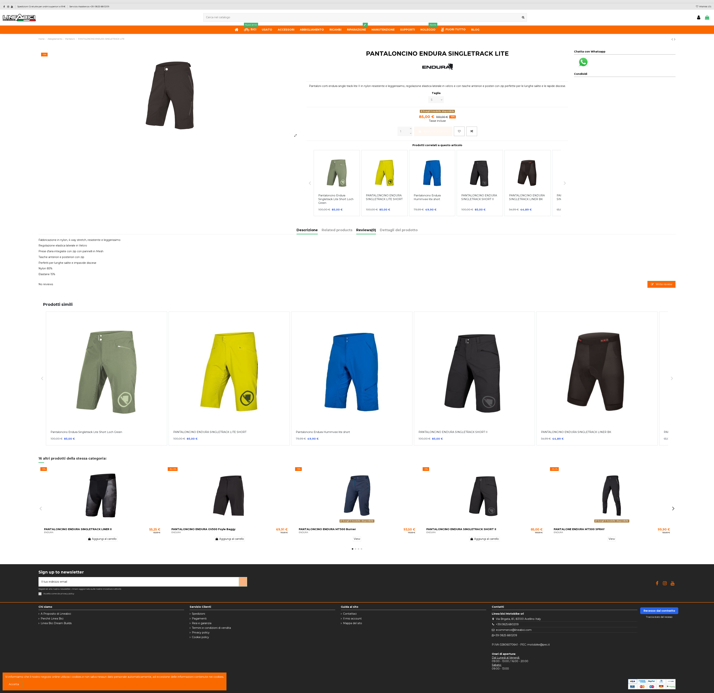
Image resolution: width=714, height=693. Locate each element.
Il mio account (352, 618)
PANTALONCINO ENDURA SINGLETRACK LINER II (78, 529)
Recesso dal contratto (659, 610)
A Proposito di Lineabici (56, 613)
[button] (42, 378)
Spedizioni (198, 613)
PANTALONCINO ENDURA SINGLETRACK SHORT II (461, 529)
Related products (337, 230)
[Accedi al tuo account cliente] (699, 17)
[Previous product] (672, 39)
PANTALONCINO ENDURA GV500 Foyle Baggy (203, 529)
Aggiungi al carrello (436, 131)
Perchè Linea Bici (52, 618)
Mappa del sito (352, 623)
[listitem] (106, 378)
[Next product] (675, 39)
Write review (663, 284)
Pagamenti (199, 618)
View (357, 539)
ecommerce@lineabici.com (514, 630)
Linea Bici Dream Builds (56, 623)
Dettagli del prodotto (399, 230)
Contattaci (350, 613)
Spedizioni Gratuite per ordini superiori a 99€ (41, 6)
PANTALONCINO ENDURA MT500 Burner (327, 529)
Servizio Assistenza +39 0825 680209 (89, 6)
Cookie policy (200, 637)
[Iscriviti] (243, 581)
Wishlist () (705, 6)
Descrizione (307, 230)
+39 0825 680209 (505, 635)
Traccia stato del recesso (659, 617)
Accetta (14, 684)
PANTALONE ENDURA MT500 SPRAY (579, 529)
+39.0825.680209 (507, 624)
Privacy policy (201, 632)
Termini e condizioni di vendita (211, 628)
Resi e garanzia (201, 623)
